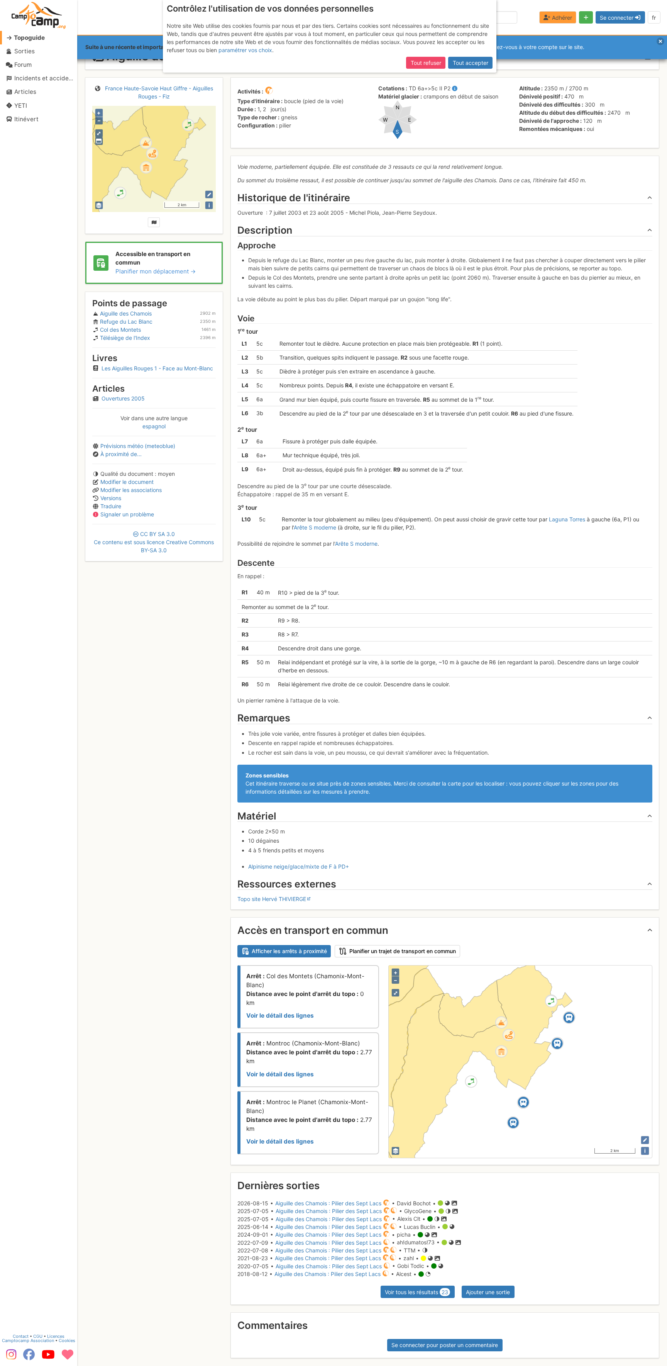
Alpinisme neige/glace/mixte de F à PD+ (298, 866)
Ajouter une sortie (488, 1292)
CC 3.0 (154, 542)
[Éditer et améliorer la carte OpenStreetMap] (209, 194)
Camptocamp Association (28, 1340)
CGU (37, 1336)
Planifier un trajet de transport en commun (402, 951)
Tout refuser (426, 62)
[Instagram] (9, 1357)
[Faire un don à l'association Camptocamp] (67, 1357)
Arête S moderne (315, 527)
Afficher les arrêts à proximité (289, 951)
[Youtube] (48, 1357)
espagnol (154, 426)
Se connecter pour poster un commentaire (444, 1345)
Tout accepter (470, 62)
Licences (55, 1336)
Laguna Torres (567, 519)
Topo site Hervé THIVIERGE (271, 899)
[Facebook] (29, 1357)
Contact (21, 1336)
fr (654, 17)
